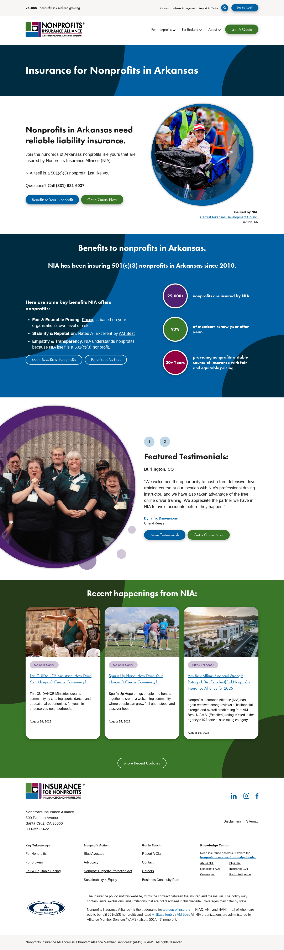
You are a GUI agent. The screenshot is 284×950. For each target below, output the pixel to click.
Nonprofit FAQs (210, 868)
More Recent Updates (142, 763)
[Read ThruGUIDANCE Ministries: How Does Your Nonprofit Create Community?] (63, 632)
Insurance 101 (238, 868)
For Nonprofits (36, 853)
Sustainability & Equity (100, 880)
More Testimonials (164, 535)
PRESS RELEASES (203, 665)
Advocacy (91, 862)
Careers (148, 871)
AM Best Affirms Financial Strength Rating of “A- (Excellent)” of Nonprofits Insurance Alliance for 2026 (219, 682)
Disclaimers (232, 821)
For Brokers (34, 862)
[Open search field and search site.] (224, 7)
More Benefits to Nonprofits (54, 359)
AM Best (127, 333)
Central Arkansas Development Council (229, 217)
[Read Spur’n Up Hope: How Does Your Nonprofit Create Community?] (142, 632)
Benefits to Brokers (106, 359)
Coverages (207, 874)
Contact (165, 8)
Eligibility (235, 863)
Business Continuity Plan (160, 880)
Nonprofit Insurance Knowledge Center (228, 857)
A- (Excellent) (162, 914)
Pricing (88, 319)
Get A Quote (241, 29)
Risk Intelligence (240, 874)
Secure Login (245, 7)
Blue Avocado (94, 853)
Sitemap (252, 821)
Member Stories (44, 665)
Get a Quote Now (102, 199)
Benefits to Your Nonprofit (52, 199)
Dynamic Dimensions (161, 518)
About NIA (207, 863)
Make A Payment (184, 8)
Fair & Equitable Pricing (43, 871)
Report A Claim (208, 8)
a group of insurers (176, 909)
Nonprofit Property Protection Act (108, 871)
